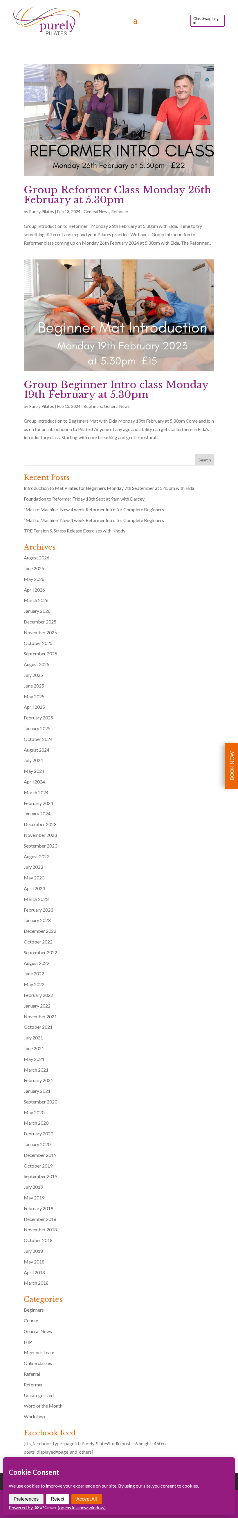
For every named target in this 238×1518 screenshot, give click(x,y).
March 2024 (36, 792)
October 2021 (38, 1027)
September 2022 (40, 952)
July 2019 (33, 1187)
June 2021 (34, 1048)
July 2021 (33, 1037)
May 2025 (34, 696)
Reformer (119, 211)
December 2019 (40, 1155)
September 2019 (40, 1176)
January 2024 (37, 813)
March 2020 (36, 1123)
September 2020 (40, 1101)
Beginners (93, 406)
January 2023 (37, 920)
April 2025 (34, 707)
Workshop (34, 1416)
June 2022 (34, 973)
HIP (28, 1342)
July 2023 (33, 867)
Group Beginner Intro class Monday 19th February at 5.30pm (116, 390)
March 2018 (36, 1283)
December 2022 (40, 931)
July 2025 (33, 675)
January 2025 (37, 728)
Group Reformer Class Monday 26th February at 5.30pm (117, 195)
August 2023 (36, 856)
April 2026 (34, 589)
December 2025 (40, 621)
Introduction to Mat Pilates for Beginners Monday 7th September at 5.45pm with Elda (109, 488)
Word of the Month (43, 1405)
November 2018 (40, 1229)
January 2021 (37, 1091)
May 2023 (34, 877)
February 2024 (38, 803)
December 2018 (40, 1219)
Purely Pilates (41, 211)
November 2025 (40, 632)
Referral (32, 1374)
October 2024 (38, 739)
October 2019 (38, 1165)
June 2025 (34, 685)
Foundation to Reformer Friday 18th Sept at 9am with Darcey (84, 498)
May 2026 (34, 579)
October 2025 (38, 643)
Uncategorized (39, 1395)
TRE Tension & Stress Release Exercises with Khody (74, 530)
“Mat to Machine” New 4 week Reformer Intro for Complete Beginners (94, 509)
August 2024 (36, 749)
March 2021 (36, 1069)
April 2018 (34, 1272)
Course (31, 1320)
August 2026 (36, 557)
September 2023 (40, 845)
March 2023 (36, 899)
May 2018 (34, 1261)
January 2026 (37, 611)
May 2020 (34, 1112)
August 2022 (36, 963)
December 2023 (40, 824)
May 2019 (34, 1197)
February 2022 (38, 995)
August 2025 (36, 664)
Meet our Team (39, 1352)
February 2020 (38, 1133)
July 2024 (33, 760)
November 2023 (40, 835)
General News (96, 211)
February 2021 (38, 1080)
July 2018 (33, 1251)
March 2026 (36, 600)
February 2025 (38, 717)
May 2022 (34, 984)
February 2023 (38, 909)
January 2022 (37, 1005)
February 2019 (38, 1208)
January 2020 (37, 1144)
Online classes (38, 1363)
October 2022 (38, 941)
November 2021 (40, 1016)
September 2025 (40, 653)
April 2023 (34, 888)
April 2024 (34, 781)
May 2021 (34, 1059)
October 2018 (38, 1240)
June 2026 (34, 568)
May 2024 (34, 771)
